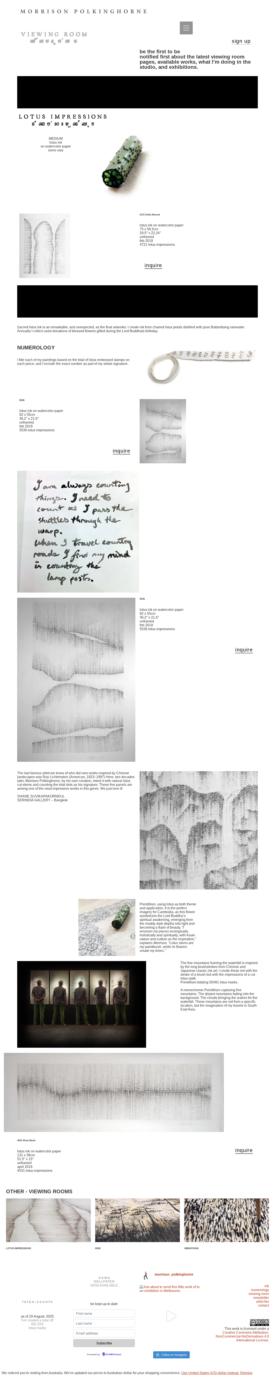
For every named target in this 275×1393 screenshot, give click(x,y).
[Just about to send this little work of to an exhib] (171, 1316)
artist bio (262, 1301)
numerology (260, 1290)
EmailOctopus (113, 1354)
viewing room (259, 1294)
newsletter (261, 1297)
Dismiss (246, 1373)
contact (263, 1305)
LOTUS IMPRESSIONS (18, 1248)
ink (266, 1286)
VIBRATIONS (191, 1248)
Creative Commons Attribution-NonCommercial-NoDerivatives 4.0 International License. (242, 1336)
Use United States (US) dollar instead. (210, 1373)
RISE (98, 1248)
